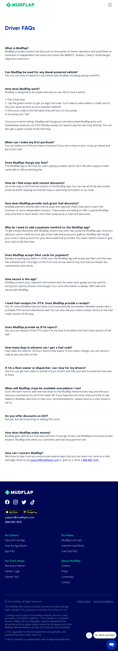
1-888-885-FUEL (90, 460)
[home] (20, 4)
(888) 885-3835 (13, 521)
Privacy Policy (84, 601)
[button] (107, 5)
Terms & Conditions (103, 601)
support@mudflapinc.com (44, 460)
